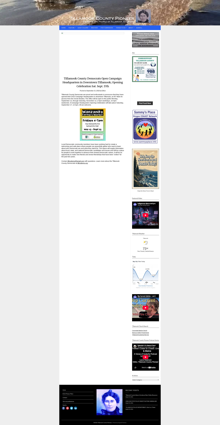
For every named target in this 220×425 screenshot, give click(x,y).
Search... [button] (139, 28)
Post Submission (107, 28)
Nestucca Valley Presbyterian (140, 332)
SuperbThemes (122, 422)
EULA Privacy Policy (68, 394)
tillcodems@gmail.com (76, 161)
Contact (65, 397)
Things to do (121, 28)
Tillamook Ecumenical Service (140, 335)
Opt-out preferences (68, 401)
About (131, 28)
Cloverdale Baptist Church (139, 330)
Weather (94, 28)
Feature (72, 28)
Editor (104, 91)
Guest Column (83, 28)
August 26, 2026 (129, 397)
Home (63, 28)
